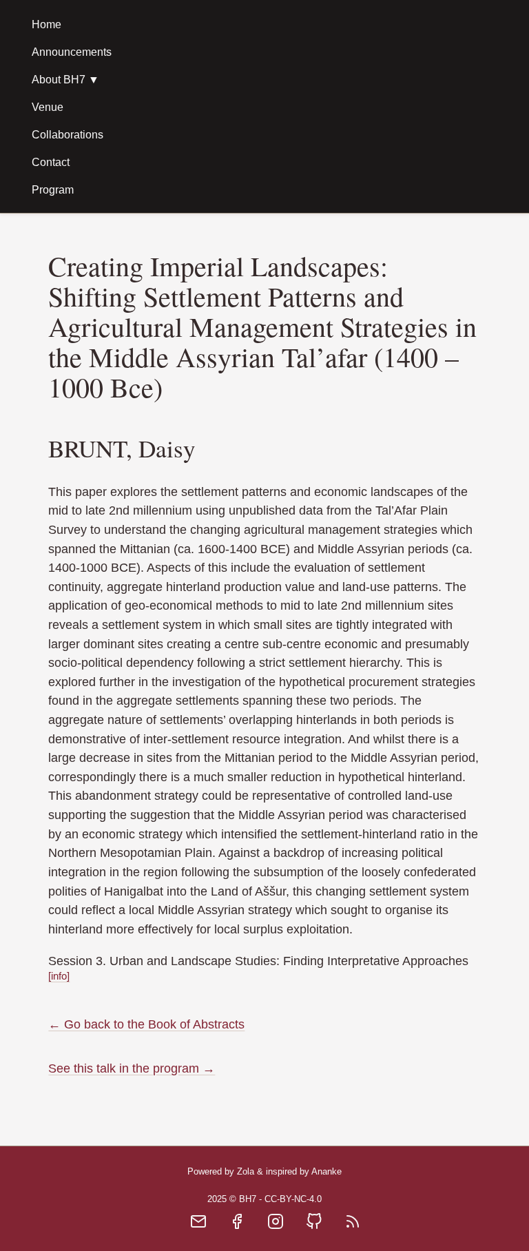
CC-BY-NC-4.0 (293, 1199)
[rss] (352, 1226)
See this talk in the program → (131, 1068)
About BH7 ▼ (65, 79)
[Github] (314, 1226)
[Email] (198, 1226)
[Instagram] (275, 1226)
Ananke (326, 1171)
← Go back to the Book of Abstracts (146, 1024)
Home (46, 24)
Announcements (72, 52)
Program (53, 190)
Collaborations (67, 135)
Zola (245, 1171)
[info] (59, 976)
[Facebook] (237, 1226)
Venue (47, 107)
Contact (51, 162)
